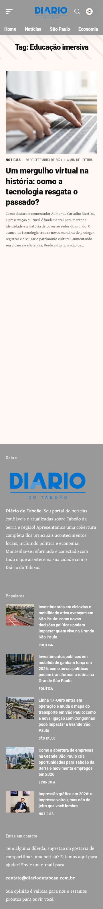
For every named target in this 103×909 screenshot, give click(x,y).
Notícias (13, 160)
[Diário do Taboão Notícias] (51, 11)
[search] (77, 11)
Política (46, 645)
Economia (47, 782)
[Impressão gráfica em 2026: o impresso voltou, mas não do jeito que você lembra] (20, 801)
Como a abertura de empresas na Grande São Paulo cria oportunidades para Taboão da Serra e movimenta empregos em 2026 (66, 762)
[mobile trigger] (10, 11)
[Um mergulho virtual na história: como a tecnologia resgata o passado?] (51, 112)
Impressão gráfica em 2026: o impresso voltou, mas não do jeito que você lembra (65, 800)
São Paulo (47, 738)
